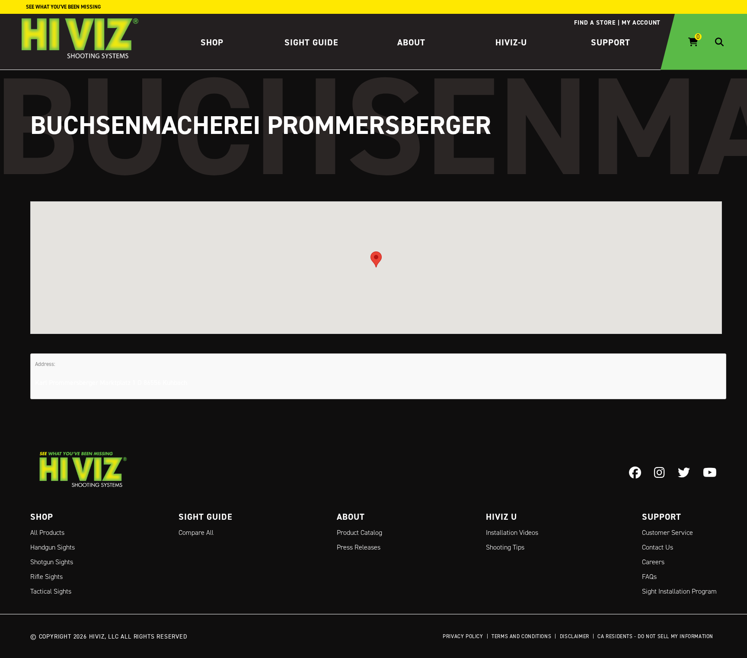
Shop (212, 42)
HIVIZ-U (511, 42)
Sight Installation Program (679, 591)
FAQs (649, 576)
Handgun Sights (52, 547)
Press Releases (358, 547)
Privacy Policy (463, 636)
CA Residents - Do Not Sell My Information (655, 636)
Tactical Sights (50, 591)
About (411, 42)
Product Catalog (359, 532)
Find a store (594, 22)
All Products (47, 532)
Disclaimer (574, 636)
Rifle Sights (46, 576)
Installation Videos (512, 532)
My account (641, 22)
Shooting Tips (505, 547)
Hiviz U (501, 516)
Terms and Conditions (521, 636)
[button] (376, 259)
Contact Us (657, 547)
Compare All (196, 532)
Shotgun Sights (51, 562)
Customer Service (667, 532)
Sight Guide (311, 42)
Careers (653, 562)
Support (610, 42)
